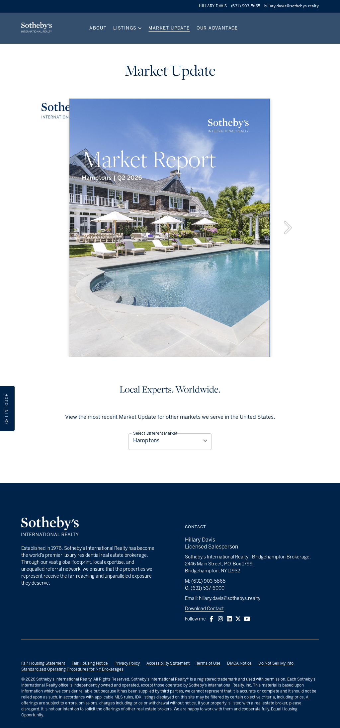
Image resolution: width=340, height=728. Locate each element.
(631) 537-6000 (207, 588)
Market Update (169, 28)
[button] (211, 619)
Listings (124, 28)
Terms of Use (208, 663)
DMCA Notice (239, 663)
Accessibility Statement (168, 663)
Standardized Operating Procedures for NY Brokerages (72, 669)
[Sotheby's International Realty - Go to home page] (50, 527)
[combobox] (170, 440)
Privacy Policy (127, 663)
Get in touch (7, 408)
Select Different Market (155, 433)
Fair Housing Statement (43, 663)
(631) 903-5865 (245, 6)
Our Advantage (217, 28)
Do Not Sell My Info (276, 663)
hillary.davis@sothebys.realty (291, 6)
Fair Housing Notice (90, 663)
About (98, 28)
